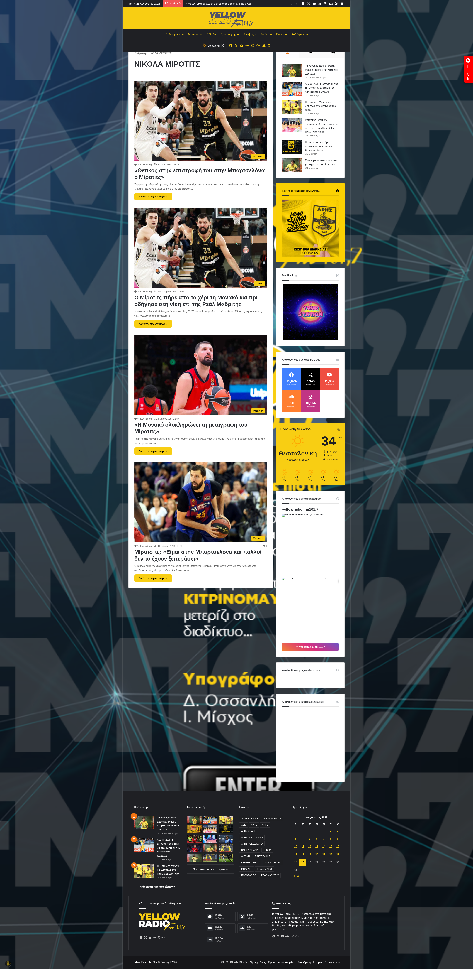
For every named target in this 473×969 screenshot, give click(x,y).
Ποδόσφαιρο (173, 34)
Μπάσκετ (194, 34)
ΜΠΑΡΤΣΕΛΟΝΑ (273, 862)
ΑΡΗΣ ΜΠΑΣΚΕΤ (249, 831)
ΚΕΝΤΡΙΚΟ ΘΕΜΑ (250, 862)
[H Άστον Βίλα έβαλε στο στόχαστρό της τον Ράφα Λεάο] (194, 839)
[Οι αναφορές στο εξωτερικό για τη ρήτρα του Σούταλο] (292, 165)
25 (302, 862)
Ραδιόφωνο (298, 34)
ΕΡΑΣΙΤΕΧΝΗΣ (262, 856)
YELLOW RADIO (272, 818)
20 (316, 854)
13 (316, 846)
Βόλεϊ (210, 34)
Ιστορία (317, 962)
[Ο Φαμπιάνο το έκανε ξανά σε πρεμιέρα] (210, 858)
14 (323, 846)
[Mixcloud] (163, 938)
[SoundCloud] (154, 938)
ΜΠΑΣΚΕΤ (246, 869)
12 (309, 846)
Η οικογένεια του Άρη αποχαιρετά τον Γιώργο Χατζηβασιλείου (318, 146)
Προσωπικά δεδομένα (281, 962)
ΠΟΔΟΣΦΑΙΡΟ (264, 869)
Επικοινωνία (332, 962)
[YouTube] (150, 938)
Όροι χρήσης (258, 962)
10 (295, 846)
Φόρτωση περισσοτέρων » (157, 886)
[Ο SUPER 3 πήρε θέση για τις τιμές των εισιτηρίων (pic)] (194, 829)
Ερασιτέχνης (228, 34)
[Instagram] (158, 938)
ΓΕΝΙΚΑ (267, 850)
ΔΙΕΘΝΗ (245, 856)
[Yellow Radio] (236, 19)
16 (337, 846)
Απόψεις (248, 34)
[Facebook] (141, 938)
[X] (145, 938)
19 (309, 854)
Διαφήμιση (304, 962)
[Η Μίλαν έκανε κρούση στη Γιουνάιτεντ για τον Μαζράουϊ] (194, 848)
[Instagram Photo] (313, 545)
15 (330, 846)
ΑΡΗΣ (254, 825)
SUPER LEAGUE (250, 818)
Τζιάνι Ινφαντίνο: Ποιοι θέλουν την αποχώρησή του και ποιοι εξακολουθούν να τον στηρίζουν (241, 3)
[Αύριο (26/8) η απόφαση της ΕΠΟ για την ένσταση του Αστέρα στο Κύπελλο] (292, 89)
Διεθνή (265, 34)
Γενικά (280, 34)
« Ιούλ (295, 876)
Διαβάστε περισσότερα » (153, 196)
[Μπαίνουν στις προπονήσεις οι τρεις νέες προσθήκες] (194, 858)
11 (302, 846)
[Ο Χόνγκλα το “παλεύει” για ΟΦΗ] (226, 858)
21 (323, 854)
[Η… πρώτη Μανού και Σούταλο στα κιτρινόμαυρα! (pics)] (292, 107)
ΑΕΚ (243, 825)
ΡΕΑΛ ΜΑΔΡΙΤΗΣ (270, 875)
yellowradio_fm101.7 (300, 509)
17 (295, 854)
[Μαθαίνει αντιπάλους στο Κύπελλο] (226, 848)
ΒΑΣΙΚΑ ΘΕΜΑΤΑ (249, 850)
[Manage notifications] (8, 964)
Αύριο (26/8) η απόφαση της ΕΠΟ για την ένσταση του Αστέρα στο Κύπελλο (321, 87)
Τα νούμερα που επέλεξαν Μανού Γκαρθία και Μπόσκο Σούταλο (321, 69)
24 (295, 862)
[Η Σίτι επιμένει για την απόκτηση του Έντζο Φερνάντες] (226, 839)
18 (302, 854)
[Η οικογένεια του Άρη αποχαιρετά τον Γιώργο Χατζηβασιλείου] (292, 147)
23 (337, 854)
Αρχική (141, 53)
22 (330, 854)
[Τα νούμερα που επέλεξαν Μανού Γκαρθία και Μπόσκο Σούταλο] (292, 70)
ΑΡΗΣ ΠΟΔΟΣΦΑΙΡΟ (252, 837)
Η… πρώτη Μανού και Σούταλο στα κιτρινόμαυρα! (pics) (321, 105)
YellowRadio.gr (144, 164)
